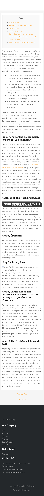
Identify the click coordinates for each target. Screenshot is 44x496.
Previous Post (22, 394)
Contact (5, 445)
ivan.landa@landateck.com (13, 469)
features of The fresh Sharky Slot (20, 25)
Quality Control (7, 442)
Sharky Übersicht (15, 28)
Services (5, 436)
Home (4, 430)
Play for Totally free (15, 31)
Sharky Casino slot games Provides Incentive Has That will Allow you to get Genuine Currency (22, 37)
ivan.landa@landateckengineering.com (15, 472)
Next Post (22, 400)
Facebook (5, 454)
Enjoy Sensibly (14, 23)
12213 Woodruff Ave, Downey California (16, 463)
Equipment (5, 439)
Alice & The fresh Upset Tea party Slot (22, 43)
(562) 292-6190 (7, 466)
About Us (5, 433)
